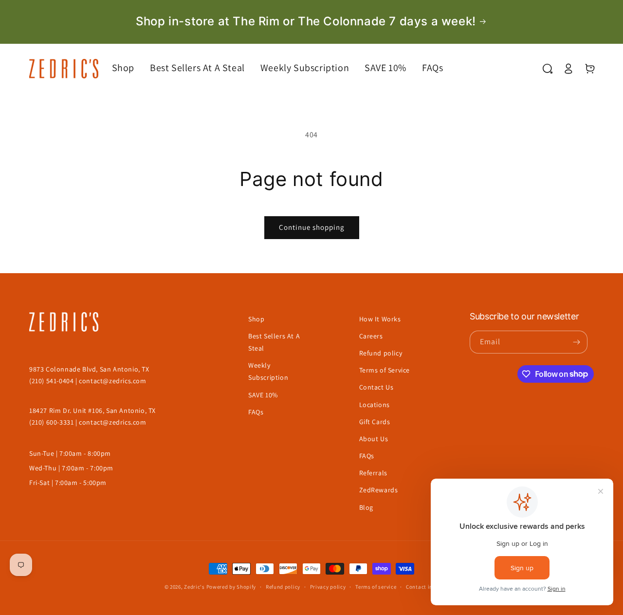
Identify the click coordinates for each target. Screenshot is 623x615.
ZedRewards (378, 489)
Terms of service (375, 586)
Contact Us (376, 387)
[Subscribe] (576, 342)
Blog (366, 507)
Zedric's (194, 586)
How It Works (380, 319)
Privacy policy (328, 586)
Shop (256, 319)
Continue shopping (312, 227)
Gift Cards (374, 421)
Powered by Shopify (231, 586)
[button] (131, 68)
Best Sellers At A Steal (274, 342)
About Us (373, 438)
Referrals (373, 472)
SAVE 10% (263, 395)
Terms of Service (384, 370)
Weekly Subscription (268, 371)
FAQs (255, 412)
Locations (374, 404)
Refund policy (381, 353)
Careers (371, 336)
